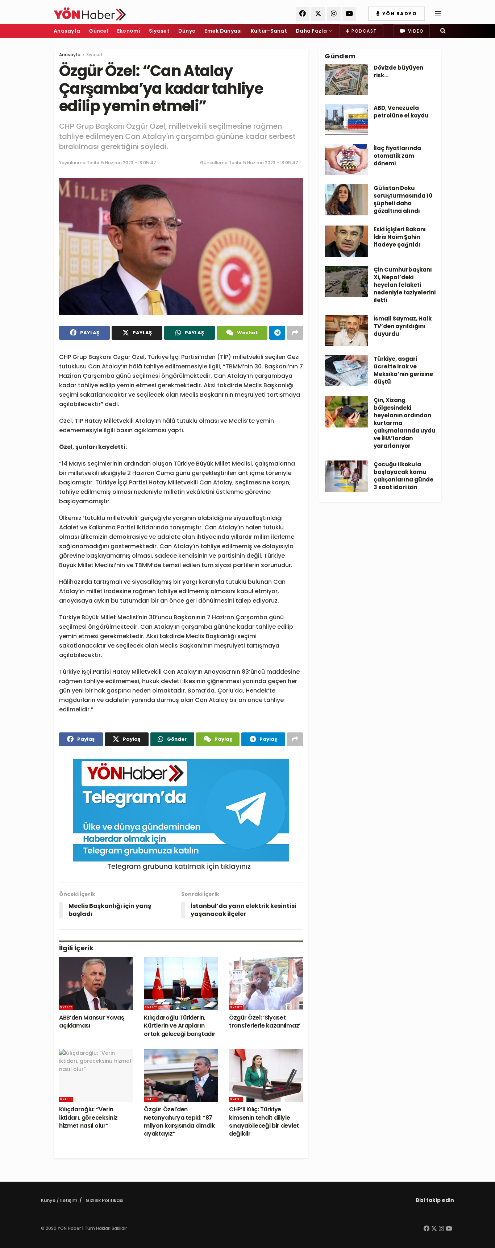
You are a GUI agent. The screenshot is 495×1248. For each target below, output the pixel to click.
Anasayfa (67, 30)
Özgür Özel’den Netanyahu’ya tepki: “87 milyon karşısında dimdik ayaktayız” (179, 1121)
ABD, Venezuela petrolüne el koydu (401, 111)
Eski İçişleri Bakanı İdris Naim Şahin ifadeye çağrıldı (400, 237)
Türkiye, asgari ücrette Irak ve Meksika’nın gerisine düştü (403, 370)
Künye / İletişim (59, 1200)
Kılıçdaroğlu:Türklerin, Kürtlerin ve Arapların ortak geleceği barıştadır (179, 1025)
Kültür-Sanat (269, 30)
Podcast (363, 31)
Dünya (187, 30)
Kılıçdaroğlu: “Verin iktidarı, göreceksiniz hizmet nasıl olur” (88, 1117)
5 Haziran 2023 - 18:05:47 (128, 163)
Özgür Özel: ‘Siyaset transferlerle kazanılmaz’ (264, 1021)
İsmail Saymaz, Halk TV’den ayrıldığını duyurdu (403, 326)
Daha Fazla (311, 30)
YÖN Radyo (398, 13)
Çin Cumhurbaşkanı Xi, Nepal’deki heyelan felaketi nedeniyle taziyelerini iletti (405, 285)
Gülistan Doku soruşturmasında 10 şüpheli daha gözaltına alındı (403, 199)
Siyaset (159, 30)
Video (415, 31)
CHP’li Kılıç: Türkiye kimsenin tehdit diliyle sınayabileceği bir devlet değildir (264, 1121)
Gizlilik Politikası (105, 1200)
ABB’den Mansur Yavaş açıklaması (91, 1021)
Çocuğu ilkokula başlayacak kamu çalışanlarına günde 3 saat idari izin (403, 475)
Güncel (98, 30)
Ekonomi (128, 30)
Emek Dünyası (223, 30)
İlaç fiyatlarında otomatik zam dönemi (397, 155)
